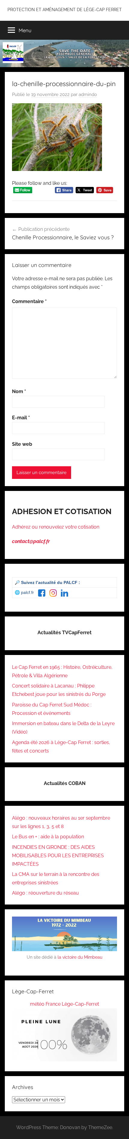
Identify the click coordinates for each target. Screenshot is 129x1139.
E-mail (21, 418)
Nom (19, 391)
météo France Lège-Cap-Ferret (64, 1004)
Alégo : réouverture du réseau (45, 893)
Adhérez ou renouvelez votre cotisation (55, 527)
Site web (22, 444)
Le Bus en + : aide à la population (48, 837)
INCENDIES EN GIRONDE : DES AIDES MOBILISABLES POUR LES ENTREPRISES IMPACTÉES (58, 855)
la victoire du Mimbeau (80, 957)
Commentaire (29, 301)
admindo (88, 94)
